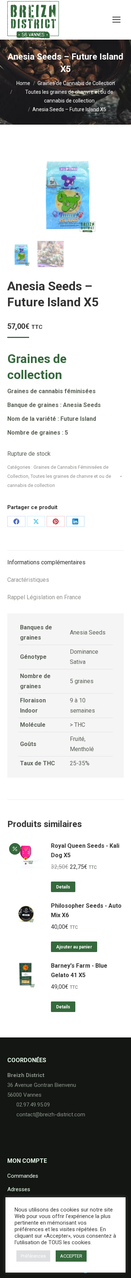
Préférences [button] (33, 1256)
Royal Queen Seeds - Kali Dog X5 (85, 850)
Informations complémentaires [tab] (46, 562)
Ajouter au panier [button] (74, 947)
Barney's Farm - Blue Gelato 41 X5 (79, 970)
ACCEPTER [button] (71, 1256)
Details (63, 887)
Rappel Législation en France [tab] (44, 597)
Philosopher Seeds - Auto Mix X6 (86, 910)
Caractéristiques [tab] (28, 579)
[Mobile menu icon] (116, 19)
